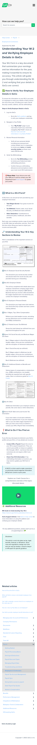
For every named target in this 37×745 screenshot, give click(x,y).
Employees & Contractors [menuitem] (13, 670)
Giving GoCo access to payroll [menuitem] (14, 682)
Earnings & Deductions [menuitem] (12, 655)
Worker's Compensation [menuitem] (12, 689)
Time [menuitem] (4, 636)
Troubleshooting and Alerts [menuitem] (13, 667)
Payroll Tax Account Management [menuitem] (15, 674)
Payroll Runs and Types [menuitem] (12, 659)
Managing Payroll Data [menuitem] (12, 663)
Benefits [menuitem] (5, 693)
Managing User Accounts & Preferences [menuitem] (15, 618)
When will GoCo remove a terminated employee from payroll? (17, 596)
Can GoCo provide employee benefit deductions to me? (17, 612)
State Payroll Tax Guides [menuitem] (12, 685)
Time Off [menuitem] (5, 640)
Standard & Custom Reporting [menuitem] (12, 633)
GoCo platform (21, 116)
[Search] (33, 25)
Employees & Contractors (10, 41)
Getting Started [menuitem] (10, 648)
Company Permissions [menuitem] (10, 621)
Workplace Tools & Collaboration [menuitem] (13, 704)
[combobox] (16, 25)
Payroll (15, 37)
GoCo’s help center (26, 516)
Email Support (20, 179)
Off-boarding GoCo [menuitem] (9, 712)
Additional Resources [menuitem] (9, 708)
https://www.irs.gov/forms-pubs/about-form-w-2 (17, 513)
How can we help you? (13, 21)
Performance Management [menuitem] (11, 697)
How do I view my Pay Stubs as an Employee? (14, 607)
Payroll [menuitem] (5, 644)
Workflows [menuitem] (6, 629)
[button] (33, 618)
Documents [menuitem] (6, 625)
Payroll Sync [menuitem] (9, 678)
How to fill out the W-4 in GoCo (10, 590)
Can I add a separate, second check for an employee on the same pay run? (17, 602)
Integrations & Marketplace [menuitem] (11, 701)
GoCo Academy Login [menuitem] (9, 724)
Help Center (6, 37)
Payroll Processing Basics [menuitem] (13, 652)
